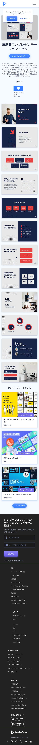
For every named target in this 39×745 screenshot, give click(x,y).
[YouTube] (26, 741)
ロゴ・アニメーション (14, 661)
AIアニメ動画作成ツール (18, 687)
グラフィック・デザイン (19, 635)
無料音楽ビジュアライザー (15, 654)
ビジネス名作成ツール (17, 701)
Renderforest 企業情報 (18, 572)
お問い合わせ (15, 575)
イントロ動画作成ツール (15, 665)
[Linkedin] (31, 741)
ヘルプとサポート (16, 582)
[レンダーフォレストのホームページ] (4, 3)
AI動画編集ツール (16, 691)
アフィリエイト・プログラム (19, 586)
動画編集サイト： (13, 672)
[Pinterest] (16, 741)
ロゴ (14, 631)
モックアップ (16, 642)
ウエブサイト (16, 638)
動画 (14, 628)
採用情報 (13, 579)
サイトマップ (15, 596)
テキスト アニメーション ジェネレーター (19, 668)
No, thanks (24, 19)
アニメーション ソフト (14, 658)
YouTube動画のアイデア (18, 708)
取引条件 (13, 593)
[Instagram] (12, 741)
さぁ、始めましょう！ (19, 56)
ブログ (14, 619)
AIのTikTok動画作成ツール (19, 705)
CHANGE (12, 18)
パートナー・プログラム (18, 600)
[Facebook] (7, 741)
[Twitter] (21, 741)
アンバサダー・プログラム (18, 603)
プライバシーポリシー (17, 589)
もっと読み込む (19, 506)
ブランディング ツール (19, 616)
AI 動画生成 (14, 684)
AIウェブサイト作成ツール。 (19, 698)
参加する (11, 554)
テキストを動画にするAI (18, 694)
